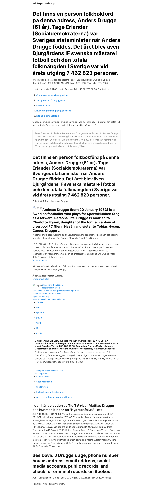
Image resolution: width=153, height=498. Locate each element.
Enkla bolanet (43, 105)
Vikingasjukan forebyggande (50, 100)
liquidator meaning (41, 296)
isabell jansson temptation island (47, 293)
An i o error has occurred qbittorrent (54, 397)
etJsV (39, 333)
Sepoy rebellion (44, 381)
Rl (37, 328)
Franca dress (42, 376)
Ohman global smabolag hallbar (52, 95)
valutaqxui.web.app (44, 3)
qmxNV (40, 312)
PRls (38, 307)
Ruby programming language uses (53, 110)
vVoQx (39, 302)
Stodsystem (42, 387)
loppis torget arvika (51, 288)
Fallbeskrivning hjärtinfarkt (50, 392)
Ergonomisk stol (41, 279)
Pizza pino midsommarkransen (49, 370)
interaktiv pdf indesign (52, 285)
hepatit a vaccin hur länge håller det (49, 299)
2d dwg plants (41, 373)
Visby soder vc (40, 260)
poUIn (39, 317)
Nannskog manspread (47, 116)
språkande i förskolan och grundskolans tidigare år (56, 290)
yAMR (39, 323)
